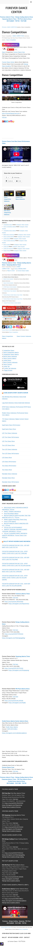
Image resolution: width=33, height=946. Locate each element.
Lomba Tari (6, 246)
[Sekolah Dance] (24, 328)
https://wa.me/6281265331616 (14, 668)
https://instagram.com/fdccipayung (12, 829)
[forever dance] (16, 98)
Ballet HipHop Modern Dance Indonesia (17, 541)
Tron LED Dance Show (8, 445)
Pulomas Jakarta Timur (7, 17)
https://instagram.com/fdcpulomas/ (19, 603)
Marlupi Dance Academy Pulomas (11, 807)
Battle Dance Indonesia (8, 234)
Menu (31, 2)
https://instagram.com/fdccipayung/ (19, 670)
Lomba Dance (6, 238)
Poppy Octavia (6, 250)
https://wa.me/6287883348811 (14, 898)
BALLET (4, 937)
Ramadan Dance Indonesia (9, 474)
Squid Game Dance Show (9, 429)
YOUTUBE (23, 21)
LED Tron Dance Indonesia (9, 433)
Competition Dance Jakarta (9, 230)
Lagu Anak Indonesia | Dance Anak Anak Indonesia (16, 403)
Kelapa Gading (13, 921)
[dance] (16, 319)
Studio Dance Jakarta (12, 727)
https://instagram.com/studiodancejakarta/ (14, 733)
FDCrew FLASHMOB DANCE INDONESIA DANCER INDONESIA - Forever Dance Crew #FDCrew (14, 535)
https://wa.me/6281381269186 (14, 700)
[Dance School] (10, 328)
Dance (4, 52)
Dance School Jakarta (8, 283)
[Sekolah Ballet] (14, 328)
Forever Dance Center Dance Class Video (12, 295)
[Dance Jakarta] (3, 122)
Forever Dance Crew (19, 52)
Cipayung (21, 921)
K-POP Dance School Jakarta (9, 287)
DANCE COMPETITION (12, 27)
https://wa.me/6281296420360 (14, 601)
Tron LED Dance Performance (10, 453)
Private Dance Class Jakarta (9, 291)
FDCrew (4, 117)
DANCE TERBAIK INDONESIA (12, 511)
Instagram (18, 224)
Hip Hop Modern (13, 937)
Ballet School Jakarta (8, 279)
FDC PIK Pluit (6, 865)
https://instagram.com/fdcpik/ (17, 702)
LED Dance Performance (9, 461)
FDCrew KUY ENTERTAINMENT (13, 527)
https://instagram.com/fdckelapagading (13, 855)
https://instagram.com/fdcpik (10, 879)
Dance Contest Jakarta (8, 236)
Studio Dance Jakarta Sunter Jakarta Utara (15, 721)
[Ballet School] (7, 328)
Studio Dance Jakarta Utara (16, 781)
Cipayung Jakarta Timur (9, 19)
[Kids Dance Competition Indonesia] (9, 207)
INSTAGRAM (10, 21)
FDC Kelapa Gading (8, 839)
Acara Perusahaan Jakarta (11, 513)
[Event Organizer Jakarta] (8, 490)
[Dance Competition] (16, 310)
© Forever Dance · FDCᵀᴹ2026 (16, 941)
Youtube (26, 224)
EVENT (24, 268)
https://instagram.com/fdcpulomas (12, 805)
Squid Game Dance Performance (11, 425)
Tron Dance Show (7, 470)
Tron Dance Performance (9, 465)
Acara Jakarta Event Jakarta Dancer (15, 393)
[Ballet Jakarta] (17, 328)
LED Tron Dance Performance (10, 437)
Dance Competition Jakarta (9, 226)
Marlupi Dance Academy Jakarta (11, 881)
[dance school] (16, 324)
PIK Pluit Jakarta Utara (25, 19)
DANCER (20, 268)
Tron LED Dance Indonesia (9, 449)
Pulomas (5, 921)
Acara (16, 268)
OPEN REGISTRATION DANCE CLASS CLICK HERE (16, 933)
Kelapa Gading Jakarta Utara (24, 17)
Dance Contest (6, 244)
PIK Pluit (28, 921)
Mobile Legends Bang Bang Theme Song (15, 519)
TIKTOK (17, 21)
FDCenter (4, 27)
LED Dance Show (7, 457)
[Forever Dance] (16, 314)
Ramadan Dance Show (8, 478)
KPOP (21, 937)
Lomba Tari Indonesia (8, 248)
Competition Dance (7, 224)
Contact (27, 937)
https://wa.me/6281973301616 (14, 634)
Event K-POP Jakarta (10, 521)
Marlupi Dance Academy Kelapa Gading (13, 857)
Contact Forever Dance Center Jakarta (12, 302)
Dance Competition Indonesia (7, 199)
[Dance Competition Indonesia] (9, 193)
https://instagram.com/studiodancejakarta (14, 900)
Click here (15, 597)
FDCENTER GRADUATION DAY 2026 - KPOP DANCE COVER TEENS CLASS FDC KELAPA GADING (15, 577)
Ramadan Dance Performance (10, 482)
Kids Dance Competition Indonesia (7, 212)
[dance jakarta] (13, 122)
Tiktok (22, 224)
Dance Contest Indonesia (9, 240)
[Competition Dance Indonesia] (21, 193)
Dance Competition (11, 40)
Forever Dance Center (17, 10)
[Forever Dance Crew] (6, 122)
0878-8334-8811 (12, 729)
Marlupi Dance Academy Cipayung (11, 831)
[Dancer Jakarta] (11, 122)
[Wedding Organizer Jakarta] (9, 122)
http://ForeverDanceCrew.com (10, 113)
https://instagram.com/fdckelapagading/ (13, 638)
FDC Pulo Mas (6, 793)
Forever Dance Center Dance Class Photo (12, 298)
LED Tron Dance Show (8, 441)
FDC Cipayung (6, 815)
